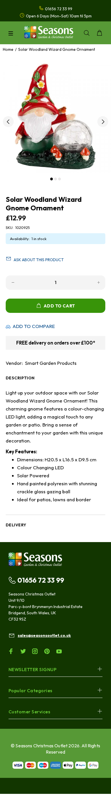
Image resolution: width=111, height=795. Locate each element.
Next (102, 121)
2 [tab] (55, 179)
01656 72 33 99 (40, 580)
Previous (8, 121)
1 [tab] (51, 179)
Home (8, 49)
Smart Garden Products (51, 363)
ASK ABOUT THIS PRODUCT (39, 259)
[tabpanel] (55, 117)
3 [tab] (59, 179)
